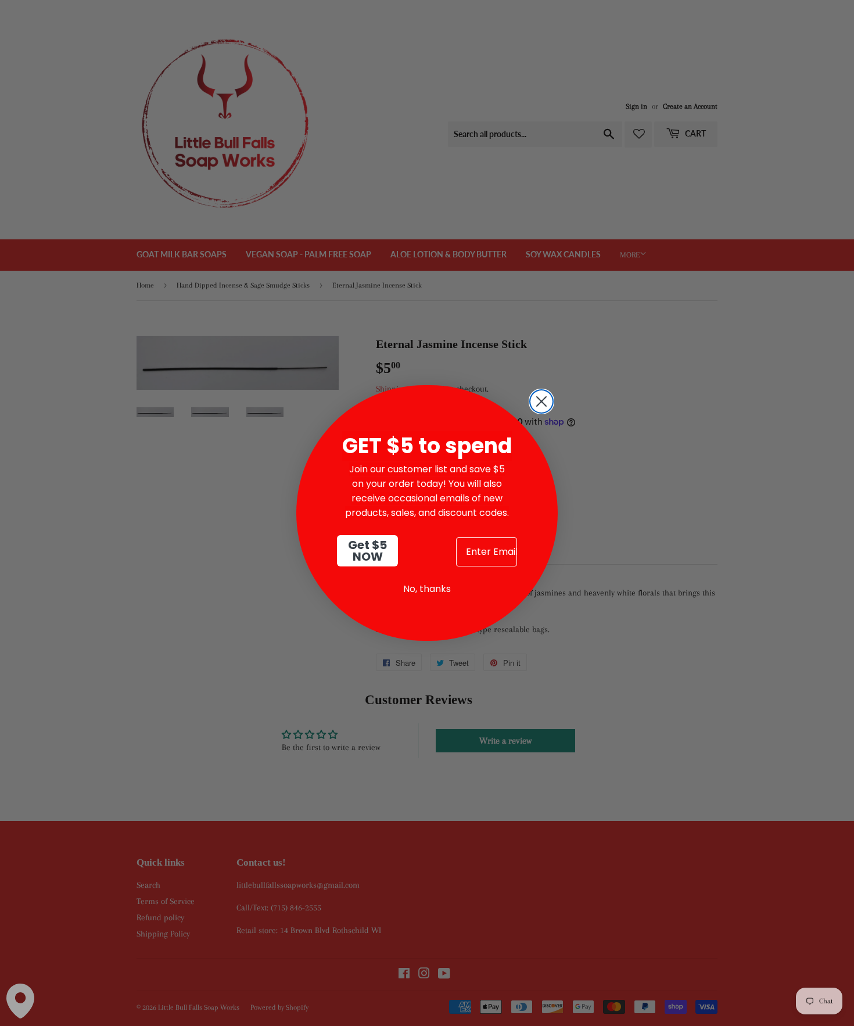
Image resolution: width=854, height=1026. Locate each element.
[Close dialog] (541, 401)
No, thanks (427, 588)
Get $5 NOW (367, 551)
